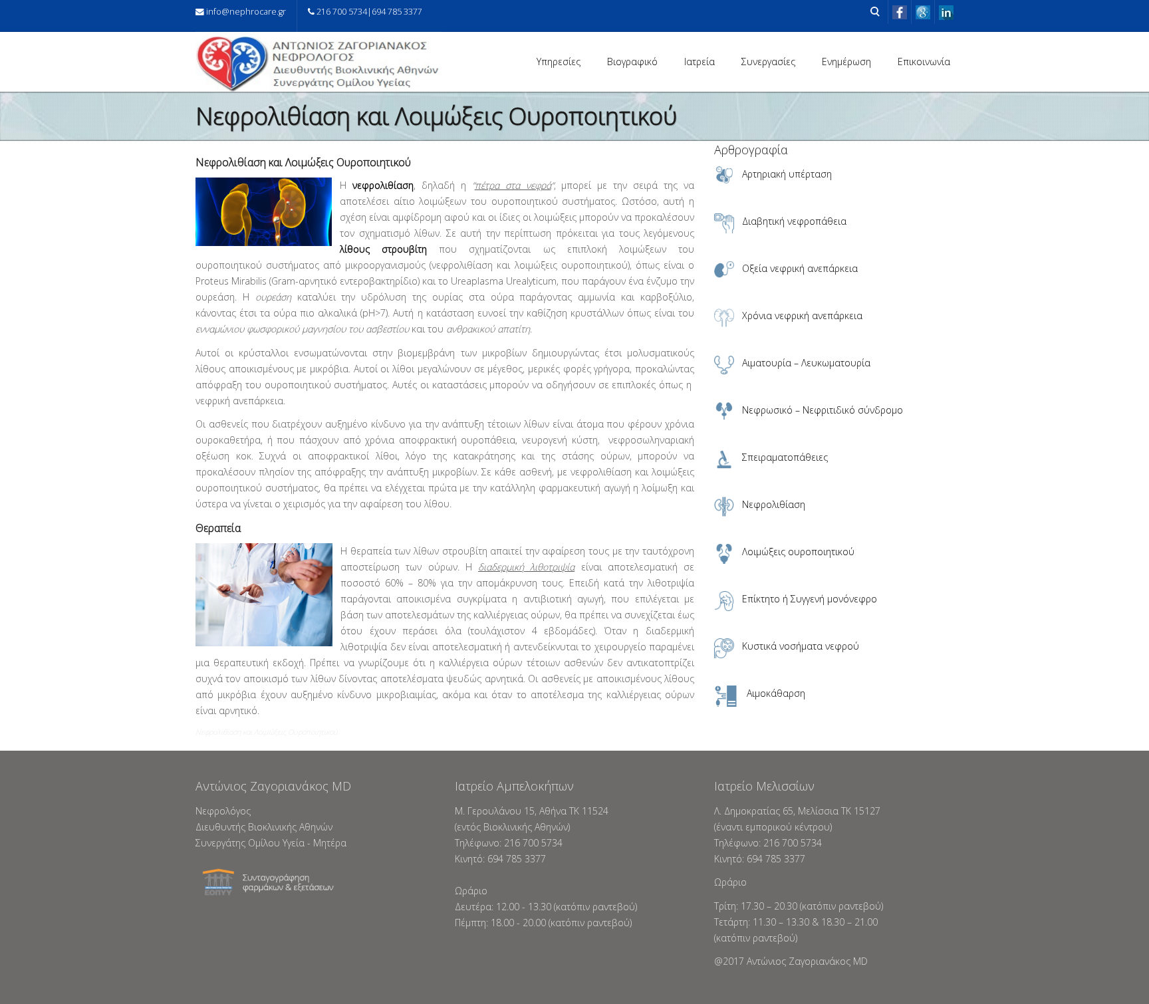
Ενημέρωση (846, 61)
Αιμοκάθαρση (776, 693)
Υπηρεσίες (558, 61)
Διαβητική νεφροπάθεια (794, 221)
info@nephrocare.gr (246, 11)
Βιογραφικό (632, 61)
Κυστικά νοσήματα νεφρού (800, 646)
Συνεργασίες (768, 61)
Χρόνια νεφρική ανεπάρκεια (802, 315)
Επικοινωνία (924, 61)
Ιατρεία (699, 61)
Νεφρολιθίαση (773, 504)
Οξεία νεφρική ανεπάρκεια (800, 268)
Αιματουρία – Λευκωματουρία (806, 362)
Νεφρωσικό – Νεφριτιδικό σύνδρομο (822, 410)
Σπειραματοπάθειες (785, 457)
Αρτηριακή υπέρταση (787, 174)
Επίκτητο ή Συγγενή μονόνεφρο (809, 598)
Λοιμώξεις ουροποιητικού (798, 551)
